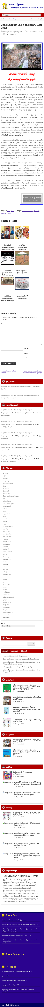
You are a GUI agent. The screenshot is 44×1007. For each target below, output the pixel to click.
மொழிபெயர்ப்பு (7, 602)
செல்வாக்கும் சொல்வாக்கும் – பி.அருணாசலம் (15, 656)
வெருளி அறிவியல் (8, 612)
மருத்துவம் (6, 595)
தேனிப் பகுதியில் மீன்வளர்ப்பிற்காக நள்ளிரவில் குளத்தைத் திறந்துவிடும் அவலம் (32, 372)
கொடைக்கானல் (27, 211)
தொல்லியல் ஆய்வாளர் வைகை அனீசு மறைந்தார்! (8, 273)
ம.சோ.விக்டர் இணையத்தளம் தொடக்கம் (13, 980)
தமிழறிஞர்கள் (6, 544)
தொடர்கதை (6, 557)
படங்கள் (5, 567)
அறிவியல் (5, 478)
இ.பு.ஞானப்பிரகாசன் (10, 890)
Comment (4, 324)
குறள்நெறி (5, 529)
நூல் (5, 879)
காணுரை (5, 524)
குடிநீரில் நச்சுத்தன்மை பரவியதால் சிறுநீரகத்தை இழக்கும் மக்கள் (22, 249)
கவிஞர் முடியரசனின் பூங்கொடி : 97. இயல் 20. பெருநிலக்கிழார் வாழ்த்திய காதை (27, 855)
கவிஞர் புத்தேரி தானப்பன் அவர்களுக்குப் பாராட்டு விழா (17, 667)
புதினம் (5, 587)
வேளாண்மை (6, 617)
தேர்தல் (5, 554)
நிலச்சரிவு (37, 211)
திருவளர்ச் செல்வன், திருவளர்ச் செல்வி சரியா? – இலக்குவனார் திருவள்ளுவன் (28, 783)
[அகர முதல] (22, 9)
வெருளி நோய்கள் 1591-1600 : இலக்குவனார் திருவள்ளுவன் (16, 456)
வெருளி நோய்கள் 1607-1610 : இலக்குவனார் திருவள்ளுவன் (16, 432)
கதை (4, 511)
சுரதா (32, 899)
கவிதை (5, 521)
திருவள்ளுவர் (8, 888)
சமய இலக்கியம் (7, 536)
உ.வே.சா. (36, 893)
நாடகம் (5, 562)
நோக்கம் (4, 976)
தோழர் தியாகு (16, 899)
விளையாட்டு (6, 607)
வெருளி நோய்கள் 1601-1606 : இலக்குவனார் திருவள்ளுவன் (16, 444)
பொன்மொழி (6, 592)
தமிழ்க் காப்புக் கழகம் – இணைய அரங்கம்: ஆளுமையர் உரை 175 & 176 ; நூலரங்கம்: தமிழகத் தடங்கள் (21, 663)
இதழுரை (5, 486)
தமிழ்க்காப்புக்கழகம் (10, 893)
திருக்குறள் (6, 549)
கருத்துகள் (14, 651)
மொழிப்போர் (6, 605)
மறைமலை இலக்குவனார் (26, 890)
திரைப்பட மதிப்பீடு (8, 552)
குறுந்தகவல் (6, 531)
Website (26, 358)
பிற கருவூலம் (6, 584)
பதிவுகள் (5, 651)
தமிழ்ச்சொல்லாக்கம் (24, 888)
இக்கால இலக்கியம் (8, 483)
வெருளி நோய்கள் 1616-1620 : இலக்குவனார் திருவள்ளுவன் (16, 409)
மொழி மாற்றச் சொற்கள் (25, 893)
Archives (3, 623)
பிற (3, 582)
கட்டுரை (5, 509)
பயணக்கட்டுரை (7, 574)
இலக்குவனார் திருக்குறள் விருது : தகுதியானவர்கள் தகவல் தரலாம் (21, 659)
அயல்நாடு (5, 473)
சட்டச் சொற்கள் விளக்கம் (18, 896)
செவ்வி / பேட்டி (7, 541)
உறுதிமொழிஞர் (7, 506)
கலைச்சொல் (7, 899)
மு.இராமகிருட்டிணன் (8, 597)
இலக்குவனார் (6, 493)
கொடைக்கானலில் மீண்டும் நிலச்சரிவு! (8, 371)
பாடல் (4, 577)
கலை (4, 516)
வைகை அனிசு (6, 213)
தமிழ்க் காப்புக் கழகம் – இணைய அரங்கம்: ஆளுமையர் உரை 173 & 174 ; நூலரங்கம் (27, 709)
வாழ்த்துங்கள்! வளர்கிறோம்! (9, 985)
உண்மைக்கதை (7, 501)
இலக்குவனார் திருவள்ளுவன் (12, 31)
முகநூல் (5, 600)
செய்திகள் (15, 19)
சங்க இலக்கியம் (7, 534)
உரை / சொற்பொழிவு (8, 504)
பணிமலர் (5, 569)
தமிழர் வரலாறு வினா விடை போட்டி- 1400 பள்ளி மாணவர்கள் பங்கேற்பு (18, 990)
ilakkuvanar (14, 879)
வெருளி (5, 610)
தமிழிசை (5, 547)
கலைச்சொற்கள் (7, 519)
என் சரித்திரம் (25, 899)
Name (26, 348)
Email (26, 353)
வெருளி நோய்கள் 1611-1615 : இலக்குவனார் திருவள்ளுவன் (16, 421)
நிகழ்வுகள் (6, 564)
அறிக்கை (5, 476)
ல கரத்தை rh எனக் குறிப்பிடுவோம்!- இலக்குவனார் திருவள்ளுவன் (27, 793)
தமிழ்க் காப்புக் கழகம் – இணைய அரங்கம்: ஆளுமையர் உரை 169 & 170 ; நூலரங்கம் (27, 752)
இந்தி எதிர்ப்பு (6, 488)
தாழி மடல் (32, 882)
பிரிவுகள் (24, 651)
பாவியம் (5, 579)
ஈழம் (4, 498)
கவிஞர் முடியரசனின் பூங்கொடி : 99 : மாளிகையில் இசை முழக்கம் (27, 834)
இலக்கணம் (6, 491)
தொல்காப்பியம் (7, 559)
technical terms (32, 896)
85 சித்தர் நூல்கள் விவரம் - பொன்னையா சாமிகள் (15, 971)
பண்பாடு (5, 572)
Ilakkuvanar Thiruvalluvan (20, 876)
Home (10, 19)
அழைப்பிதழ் (6, 481)
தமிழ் (15, 888)
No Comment (11, 34)
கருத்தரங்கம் (6, 514)
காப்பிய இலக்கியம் (8, 526)
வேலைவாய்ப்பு (6, 615)
